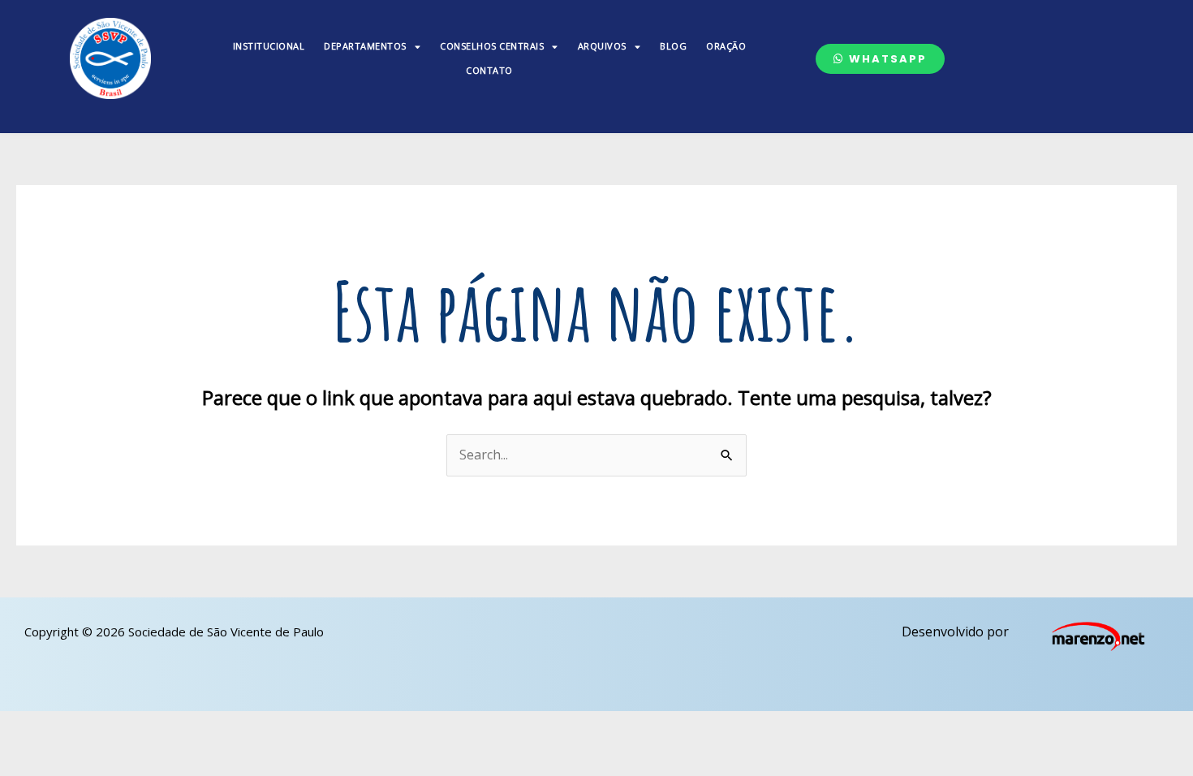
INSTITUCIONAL (269, 46)
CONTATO (489, 70)
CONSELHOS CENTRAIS (492, 46)
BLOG (673, 46)
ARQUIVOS (602, 46)
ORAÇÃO (726, 46)
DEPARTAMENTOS (365, 46)
